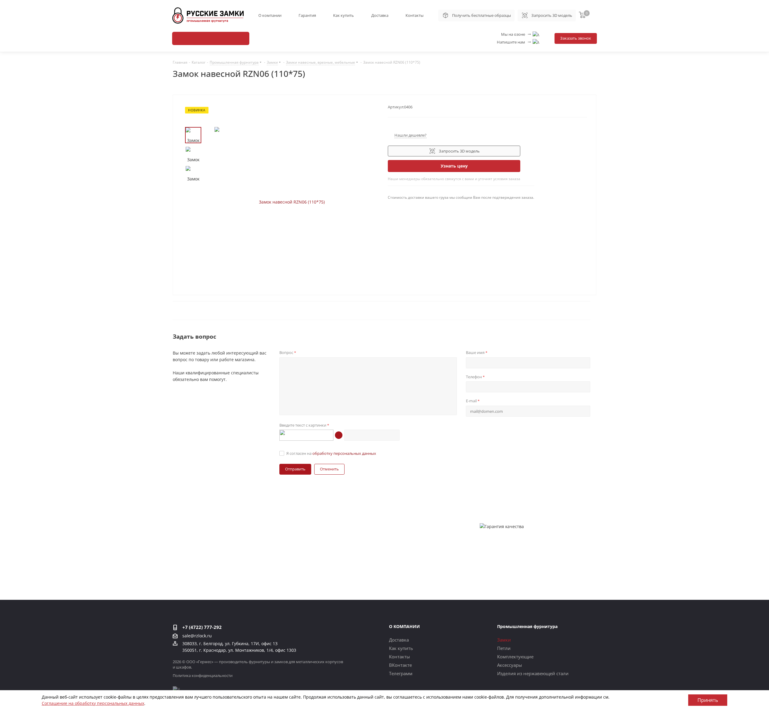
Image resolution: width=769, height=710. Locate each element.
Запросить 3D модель (551, 15)
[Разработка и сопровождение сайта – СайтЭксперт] (176, 689)
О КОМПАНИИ (404, 626)
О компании (269, 15)
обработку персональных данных (344, 453)
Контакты (415, 15)
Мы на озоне (516, 34)
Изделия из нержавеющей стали (533, 673)
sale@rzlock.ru (197, 636)
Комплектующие (515, 657)
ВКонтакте (400, 665)
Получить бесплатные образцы (481, 15)
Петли (504, 648)
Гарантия (307, 15)
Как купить (343, 15)
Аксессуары (509, 665)
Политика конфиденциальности (203, 675)
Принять (708, 700)
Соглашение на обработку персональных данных (93, 703)
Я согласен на (331, 453)
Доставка (379, 15)
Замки (504, 640)
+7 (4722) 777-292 (202, 627)
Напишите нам (514, 42)
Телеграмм (400, 673)
